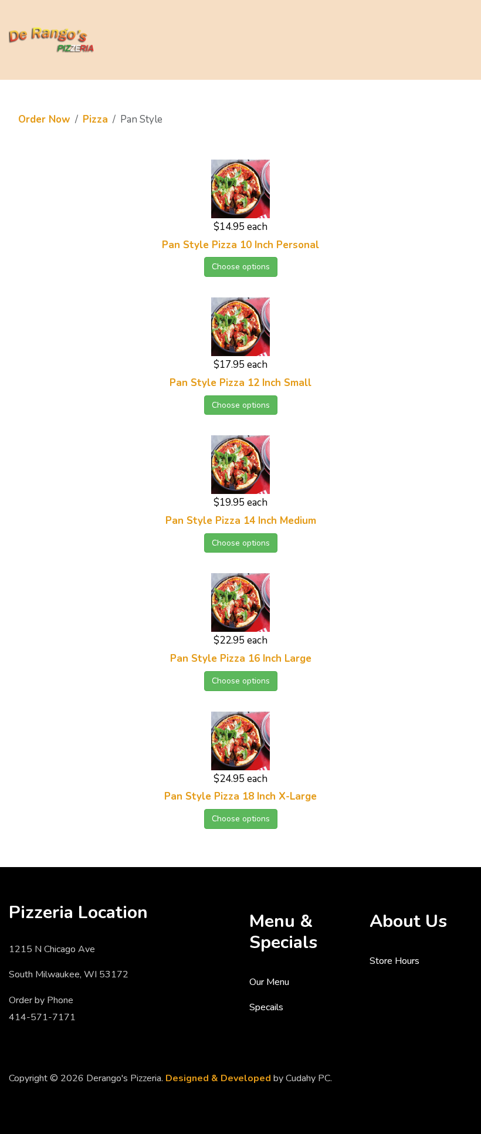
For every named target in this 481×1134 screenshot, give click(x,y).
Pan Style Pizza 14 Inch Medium (240, 520)
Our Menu (269, 982)
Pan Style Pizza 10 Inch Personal (240, 245)
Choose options (241, 266)
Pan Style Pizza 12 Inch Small (240, 383)
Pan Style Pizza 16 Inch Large (240, 658)
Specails (266, 1007)
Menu (460, 38)
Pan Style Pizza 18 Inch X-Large (240, 796)
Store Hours (394, 960)
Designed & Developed (218, 1078)
